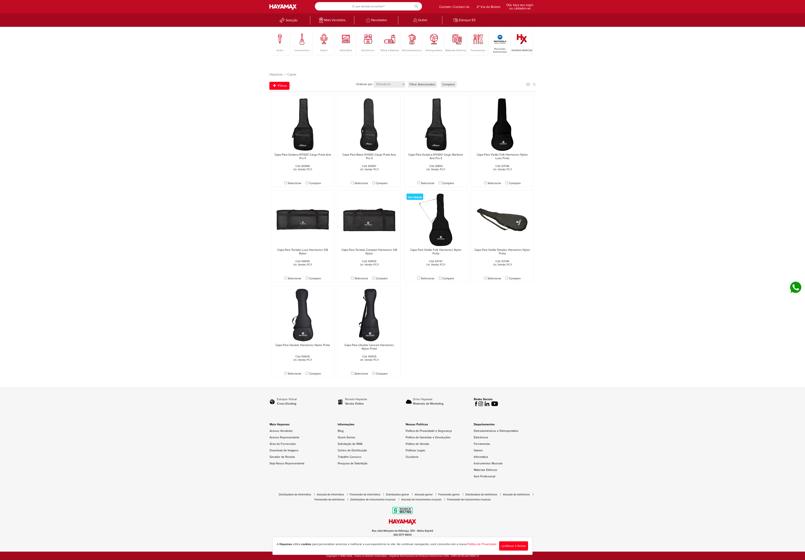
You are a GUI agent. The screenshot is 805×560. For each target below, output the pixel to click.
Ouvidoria (412, 457)
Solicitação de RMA (350, 444)
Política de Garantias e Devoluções (428, 437)
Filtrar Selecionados (422, 84)
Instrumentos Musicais (488, 463)
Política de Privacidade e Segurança (429, 431)
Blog (341, 431)
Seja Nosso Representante (287, 463)
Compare (315, 183)
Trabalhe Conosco (349, 457)
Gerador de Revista (282, 457)
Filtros (282, 86)
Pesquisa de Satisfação (352, 463)
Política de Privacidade (481, 544)
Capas (291, 74)
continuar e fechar (513, 546)
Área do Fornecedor (283, 444)
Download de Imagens (284, 450)
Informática (481, 457)
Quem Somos (346, 437)
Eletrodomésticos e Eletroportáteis (496, 431)
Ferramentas (482, 444)
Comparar (448, 84)
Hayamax (276, 74)
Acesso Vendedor (281, 431)
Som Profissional (484, 476)
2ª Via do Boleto (488, 7)
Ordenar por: (364, 84)
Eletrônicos (481, 437)
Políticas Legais (415, 450)
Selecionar (294, 183)
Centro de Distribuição (352, 450)
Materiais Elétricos (485, 470)
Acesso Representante (284, 437)
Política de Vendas (417, 444)
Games (478, 450)
